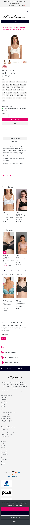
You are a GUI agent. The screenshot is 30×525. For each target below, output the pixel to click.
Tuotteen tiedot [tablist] (15, 138)
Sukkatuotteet (4, 459)
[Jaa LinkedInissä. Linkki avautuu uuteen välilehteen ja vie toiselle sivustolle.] (11, 176)
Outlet (2, 465)
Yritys (2, 409)
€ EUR (12, 6)
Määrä (4, 113)
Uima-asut (3, 447)
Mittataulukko (4, 397)
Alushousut (3, 445)
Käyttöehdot (4, 402)
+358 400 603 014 (5, 431)
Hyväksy (15, 509)
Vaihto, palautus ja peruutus (7, 401)
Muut (2, 461)
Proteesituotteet (4, 450)
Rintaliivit (3, 443)
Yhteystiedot (4, 399)
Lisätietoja (15, 521)
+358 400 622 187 (21, 1)
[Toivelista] (20, 6)
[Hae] (27, 11)
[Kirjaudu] (7, 6)
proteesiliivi (5, 129)
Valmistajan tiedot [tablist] (15, 142)
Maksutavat (3, 406)
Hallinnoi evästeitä (15, 517)
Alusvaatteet (4, 458)
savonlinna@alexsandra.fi (8, 433)
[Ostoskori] (23, 6)
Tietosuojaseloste (5, 408)
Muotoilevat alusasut (6, 449)
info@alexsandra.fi (15, 3)
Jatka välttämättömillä (15, 513)
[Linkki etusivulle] (14, 16)
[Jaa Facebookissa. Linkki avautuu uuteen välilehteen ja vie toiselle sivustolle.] (4, 176)
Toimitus (3, 404)
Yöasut (2, 456)
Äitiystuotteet (4, 452)
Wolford (3, 463)
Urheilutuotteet (4, 454)
